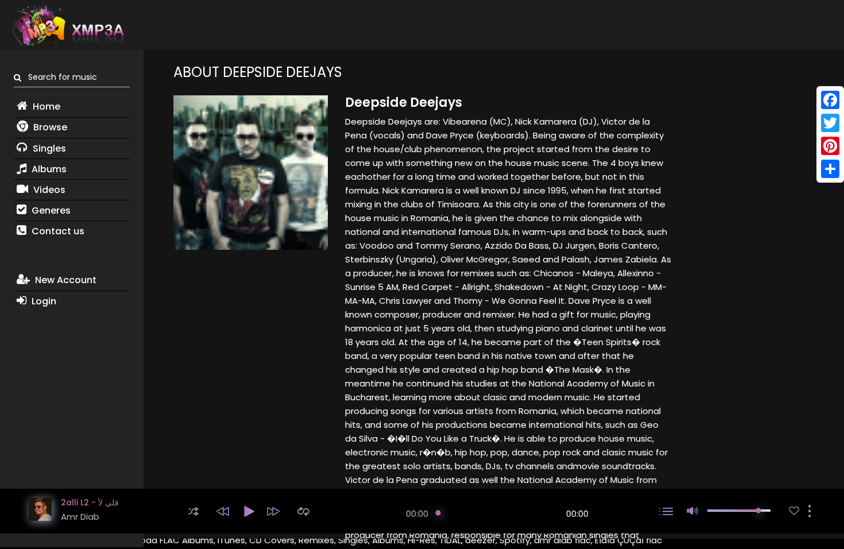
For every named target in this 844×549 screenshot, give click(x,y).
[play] (794, 511)
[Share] (830, 168)
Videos (48, 189)
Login (42, 301)
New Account (64, 280)
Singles (48, 148)
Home (45, 106)
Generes (50, 210)
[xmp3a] (67, 25)
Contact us (56, 231)
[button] (193, 511)
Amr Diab (80, 517)
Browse (49, 127)
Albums (48, 169)
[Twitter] (830, 122)
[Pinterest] (830, 145)
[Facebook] (830, 99)
